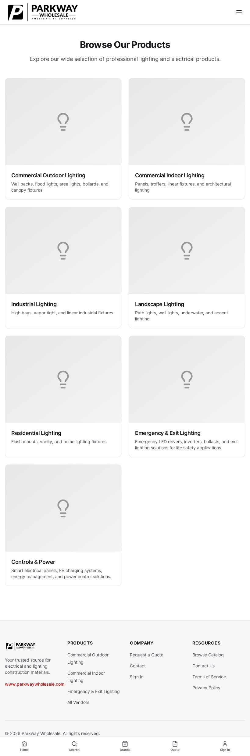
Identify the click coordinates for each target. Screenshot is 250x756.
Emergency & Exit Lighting (93, 691)
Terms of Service (209, 676)
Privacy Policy (206, 687)
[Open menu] (239, 12)
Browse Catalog (208, 654)
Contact (138, 665)
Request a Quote (146, 654)
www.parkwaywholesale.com (34, 684)
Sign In (137, 676)
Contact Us (203, 665)
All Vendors (78, 702)
